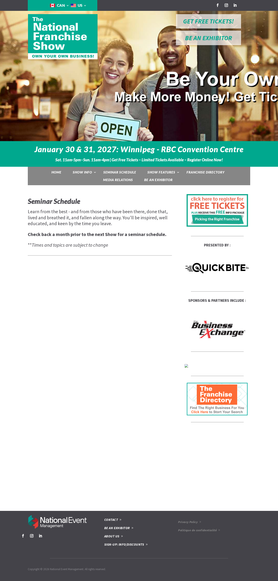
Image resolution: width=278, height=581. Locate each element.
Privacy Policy (188, 522)
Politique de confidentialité (197, 530)
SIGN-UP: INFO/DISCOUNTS (124, 544)
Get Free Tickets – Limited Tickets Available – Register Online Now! (167, 160)
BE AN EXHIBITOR (208, 38)
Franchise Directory (206, 172)
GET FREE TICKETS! (208, 21)
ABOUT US (111, 536)
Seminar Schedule (119, 172)
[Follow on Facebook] (217, 5)
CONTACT (111, 520)
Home (56, 172)
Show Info (82, 172)
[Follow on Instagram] (226, 5)
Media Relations (118, 180)
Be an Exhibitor (158, 180)
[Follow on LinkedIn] (235, 5)
